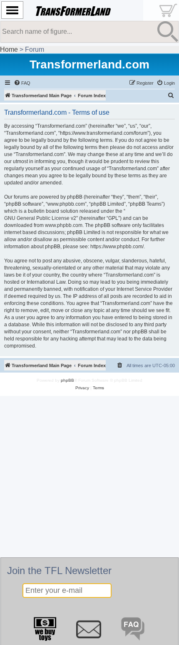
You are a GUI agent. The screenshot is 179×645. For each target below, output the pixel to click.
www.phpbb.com (63, 225)
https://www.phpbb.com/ (117, 246)
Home (9, 49)
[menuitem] (22, 83)
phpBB (67, 380)
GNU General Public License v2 (40, 218)
